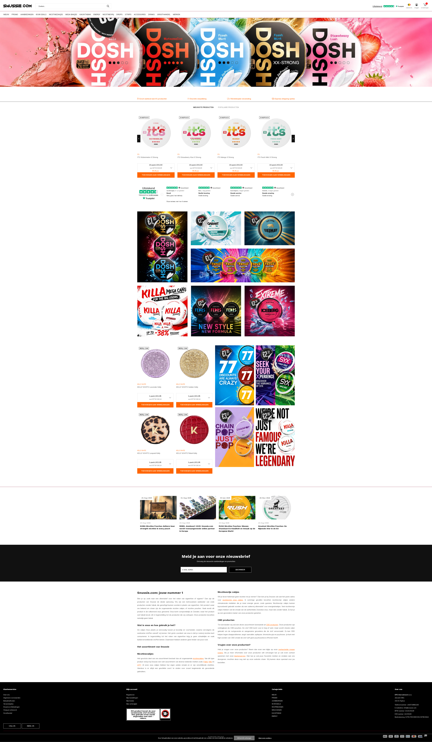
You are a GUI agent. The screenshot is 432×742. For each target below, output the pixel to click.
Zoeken (108, 6)
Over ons (6, 695)
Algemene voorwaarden (11, 698)
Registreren (130, 695)
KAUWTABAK (85, 14)
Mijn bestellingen (132, 698)
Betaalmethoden (9, 701)
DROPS (119, 14)
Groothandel (7, 713)
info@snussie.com (410, 708)
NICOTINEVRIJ (108, 14)
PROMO (15, 14)
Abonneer (240, 570)
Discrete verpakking (198, 99)
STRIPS (128, 14)
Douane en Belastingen (11, 707)
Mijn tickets (130, 701)
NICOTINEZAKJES (56, 14)
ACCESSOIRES (140, 14)
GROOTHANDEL (163, 14)
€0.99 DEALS (41, 14)
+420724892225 (413, 705)
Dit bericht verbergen (244, 738)
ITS (178, 154)
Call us (12, 726)
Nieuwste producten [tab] (203, 107)
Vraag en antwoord (10, 710)
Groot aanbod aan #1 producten (153, 99)
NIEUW (6, 14)
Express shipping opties (285, 99)
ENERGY (96, 14)
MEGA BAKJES (71, 14)
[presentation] (138, 138)
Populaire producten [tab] (228, 107)
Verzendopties (8, 704)
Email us (30, 726)
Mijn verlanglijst (131, 704)
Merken (176, 14)
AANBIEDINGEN (26, 14)
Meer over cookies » (265, 738)
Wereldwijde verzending (240, 99)
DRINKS (151, 14)
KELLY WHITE (141, 384)
